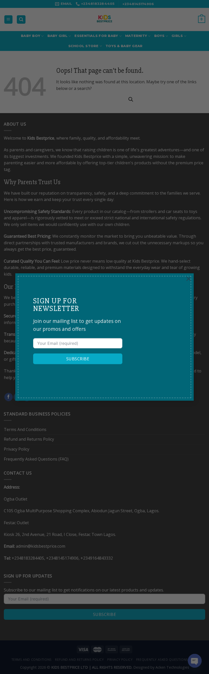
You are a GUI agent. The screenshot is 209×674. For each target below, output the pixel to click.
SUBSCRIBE (77, 358)
